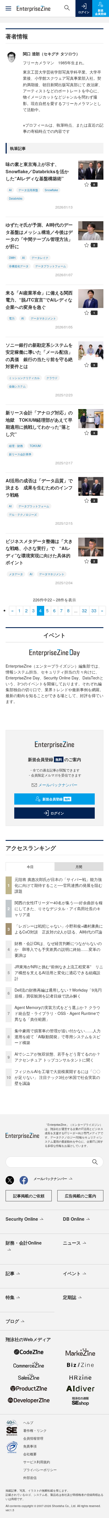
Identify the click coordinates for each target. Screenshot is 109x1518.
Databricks (15, 198)
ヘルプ (28, 1422)
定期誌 (69, 1297)
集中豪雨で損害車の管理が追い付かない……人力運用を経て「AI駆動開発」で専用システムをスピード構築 (58, 1036)
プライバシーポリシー (40, 1469)
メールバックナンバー (57, 784)
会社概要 (30, 1453)
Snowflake (51, 190)
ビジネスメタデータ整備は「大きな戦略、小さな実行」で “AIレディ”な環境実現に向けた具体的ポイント (39, 552)
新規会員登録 (56, 799)
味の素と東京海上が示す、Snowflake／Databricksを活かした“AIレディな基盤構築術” (37, 171)
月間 (78, 866)
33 (93, 610)
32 (84, 610)
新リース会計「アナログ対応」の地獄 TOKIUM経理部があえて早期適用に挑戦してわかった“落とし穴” (39, 423)
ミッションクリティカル (24, 378)
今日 (30, 866)
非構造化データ (19, 266)
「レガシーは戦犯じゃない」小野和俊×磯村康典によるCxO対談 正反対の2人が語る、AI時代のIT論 (59, 929)
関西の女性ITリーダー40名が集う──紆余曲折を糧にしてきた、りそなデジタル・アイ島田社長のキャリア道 (59, 908)
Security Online (22, 1219)
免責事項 (30, 1446)
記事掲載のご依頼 (28, 1196)
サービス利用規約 (36, 1461)
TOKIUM (35, 446)
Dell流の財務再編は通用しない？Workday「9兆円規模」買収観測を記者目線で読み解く (58, 993)
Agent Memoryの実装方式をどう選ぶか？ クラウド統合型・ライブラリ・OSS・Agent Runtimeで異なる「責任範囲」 (57, 1013)
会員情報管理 (33, 1438)
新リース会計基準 (20, 454)
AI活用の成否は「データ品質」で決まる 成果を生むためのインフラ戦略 (39, 487)
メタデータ (16, 574)
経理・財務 (16, 446)
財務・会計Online (24, 1242)
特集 (10, 1297)
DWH (12, 258)
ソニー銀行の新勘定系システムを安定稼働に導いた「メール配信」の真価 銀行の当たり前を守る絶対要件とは (39, 356)
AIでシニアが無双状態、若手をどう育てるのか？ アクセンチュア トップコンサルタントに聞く (57, 1057)
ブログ (12, 1321)
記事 (10, 1273)
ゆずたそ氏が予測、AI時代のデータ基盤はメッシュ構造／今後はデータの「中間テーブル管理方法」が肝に (39, 236)
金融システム (17, 386)
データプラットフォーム (50, 266)
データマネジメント (43, 318)
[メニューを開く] (8, 8)
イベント (72, 1273)
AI (10, 190)
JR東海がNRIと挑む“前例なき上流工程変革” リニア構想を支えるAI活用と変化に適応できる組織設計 (59, 972)
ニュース (72, 1242)
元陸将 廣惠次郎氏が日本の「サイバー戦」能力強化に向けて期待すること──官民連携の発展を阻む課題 (58, 885)
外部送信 (30, 1477)
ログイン (57, 813)
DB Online (73, 1219)
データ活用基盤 (28, 190)
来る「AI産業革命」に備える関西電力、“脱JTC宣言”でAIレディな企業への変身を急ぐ (39, 299)
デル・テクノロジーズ (23, 515)
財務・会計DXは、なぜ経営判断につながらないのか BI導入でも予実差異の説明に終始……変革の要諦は (58, 949)
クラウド (52, 378)
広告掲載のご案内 (80, 1196)
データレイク (40, 258)
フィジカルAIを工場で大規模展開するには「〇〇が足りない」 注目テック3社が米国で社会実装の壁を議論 (57, 1077)
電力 (12, 318)
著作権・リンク (35, 1430)
